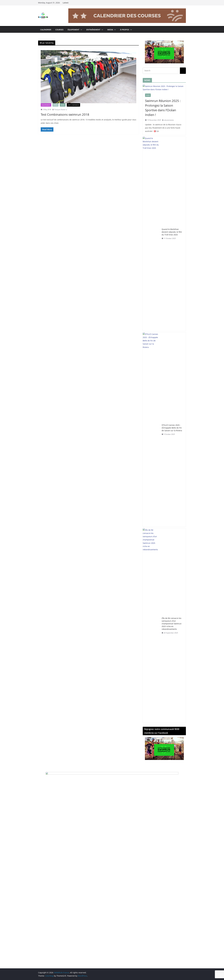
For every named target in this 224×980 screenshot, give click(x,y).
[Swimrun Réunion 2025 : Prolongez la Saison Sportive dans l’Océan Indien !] (164, 88)
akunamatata (169, 120)
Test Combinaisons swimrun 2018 (65, 114)
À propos (124, 29)
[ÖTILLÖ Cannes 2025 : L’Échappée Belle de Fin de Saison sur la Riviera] (151, 429)
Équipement (73, 29)
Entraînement (93, 29)
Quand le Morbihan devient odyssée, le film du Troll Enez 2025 (172, 232)
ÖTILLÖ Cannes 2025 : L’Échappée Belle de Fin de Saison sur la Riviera (172, 428)
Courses (59, 29)
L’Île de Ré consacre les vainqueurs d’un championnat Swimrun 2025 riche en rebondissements (171, 623)
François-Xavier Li (60, 109)
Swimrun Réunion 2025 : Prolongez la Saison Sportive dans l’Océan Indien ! (163, 108)
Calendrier (45, 29)
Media (110, 29)
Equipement (46, 105)
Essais (55, 105)
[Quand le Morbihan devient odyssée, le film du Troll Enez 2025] (151, 234)
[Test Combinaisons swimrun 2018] (88, 76)
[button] (80, 29)
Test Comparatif (73, 105)
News (62, 105)
